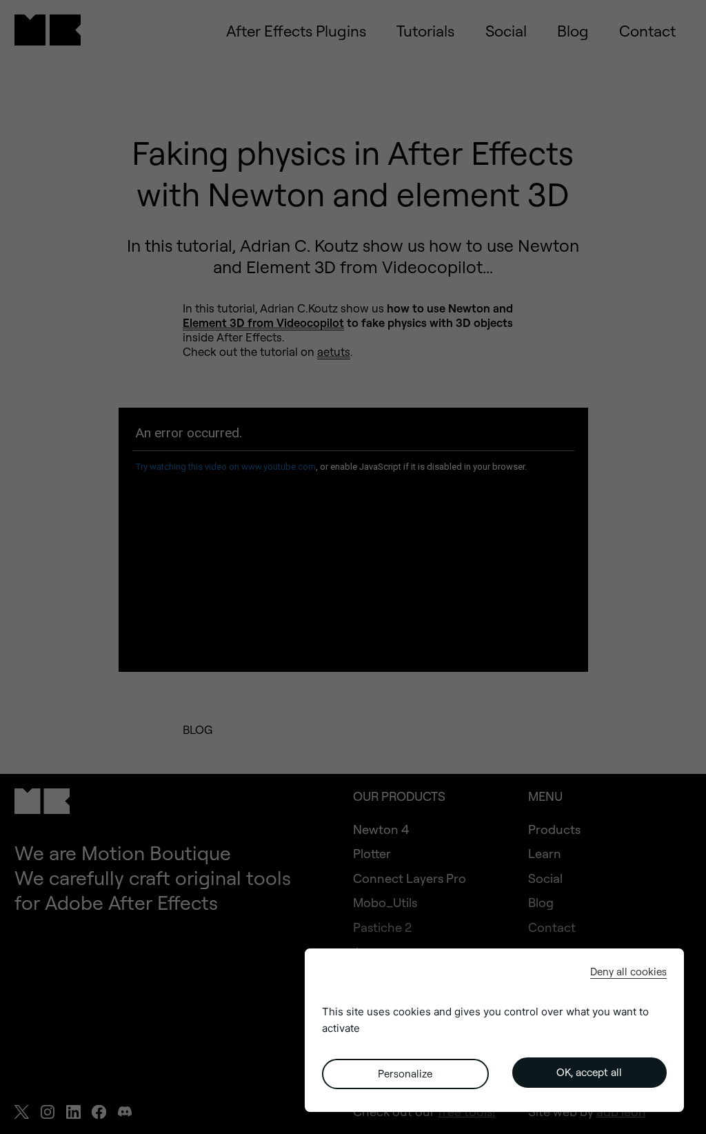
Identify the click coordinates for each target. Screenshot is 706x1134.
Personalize (405, 1073)
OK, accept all (589, 1072)
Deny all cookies (628, 972)
